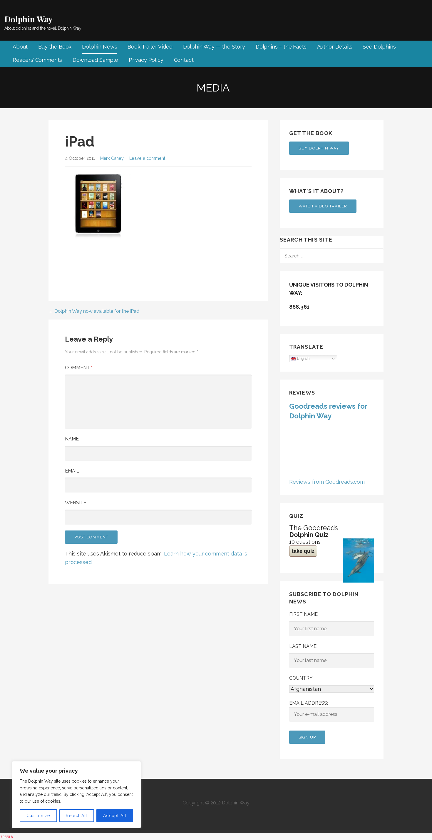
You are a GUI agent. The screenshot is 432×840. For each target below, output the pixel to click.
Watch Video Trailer (323, 206)
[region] (76, 794)
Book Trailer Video (150, 47)
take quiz (303, 551)
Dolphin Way (28, 19)
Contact (184, 60)
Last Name (303, 646)
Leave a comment (147, 158)
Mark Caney (112, 158)
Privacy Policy (146, 60)
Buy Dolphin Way (319, 148)
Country (301, 678)
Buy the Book (54, 47)
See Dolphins (379, 47)
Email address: (308, 703)
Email (72, 471)
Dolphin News (99, 47)
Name (72, 439)
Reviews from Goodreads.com (327, 482)
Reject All (76, 815)
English (302, 358)
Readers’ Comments (37, 60)
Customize (38, 815)
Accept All (114, 815)
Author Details (334, 47)
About (20, 47)
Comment (79, 367)
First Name (303, 614)
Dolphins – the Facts (281, 47)
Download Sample (95, 60)
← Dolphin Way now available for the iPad (93, 311)
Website (75, 502)
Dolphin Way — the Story (214, 47)
